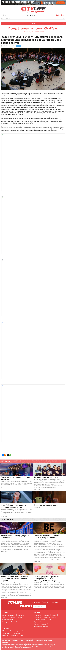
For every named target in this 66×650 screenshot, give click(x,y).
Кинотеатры (38, 617)
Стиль (21, 635)
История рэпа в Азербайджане (46, 477)
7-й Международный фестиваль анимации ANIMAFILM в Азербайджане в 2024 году (47, 579)
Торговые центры (46, 622)
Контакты (54, 602)
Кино (4, 615)
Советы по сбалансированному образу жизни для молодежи (46, 537)
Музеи (46, 617)
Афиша (5, 612)
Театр (4, 617)
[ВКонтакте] (3, 455)
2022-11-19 (37, 507)
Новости (5, 635)
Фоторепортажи (7, 619)
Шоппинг (46, 615)
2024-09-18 (37, 590)
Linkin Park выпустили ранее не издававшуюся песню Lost (13, 506)
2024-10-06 (4, 551)
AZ (6, 15)
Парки (36, 622)
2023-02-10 (4, 516)
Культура (13, 635)
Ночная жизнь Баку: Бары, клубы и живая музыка (15, 537)
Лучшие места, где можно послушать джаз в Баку (16, 478)
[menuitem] (33, 23)
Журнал (5, 628)
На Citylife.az (60, 15)
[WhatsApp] (10, 455)
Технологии (6, 633)
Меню (33, 23)
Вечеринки (11, 615)
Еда (18, 631)
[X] (8, 455)
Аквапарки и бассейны (41, 626)
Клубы (54, 615)
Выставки (12, 617)
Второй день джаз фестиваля (46, 505)
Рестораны (37, 615)
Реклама (45, 602)
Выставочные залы (40, 624)
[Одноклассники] (5, 455)
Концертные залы (39, 619)
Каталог (37, 612)
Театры (53, 617)
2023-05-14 (4, 487)
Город (12, 631)
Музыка (5, 631)
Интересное (16, 633)
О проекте (36, 602)
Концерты (21, 615)
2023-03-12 (37, 489)
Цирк (49, 619)
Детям (20, 617)
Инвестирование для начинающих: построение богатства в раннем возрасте (15, 579)
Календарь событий (8, 622)
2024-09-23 (37, 561)
